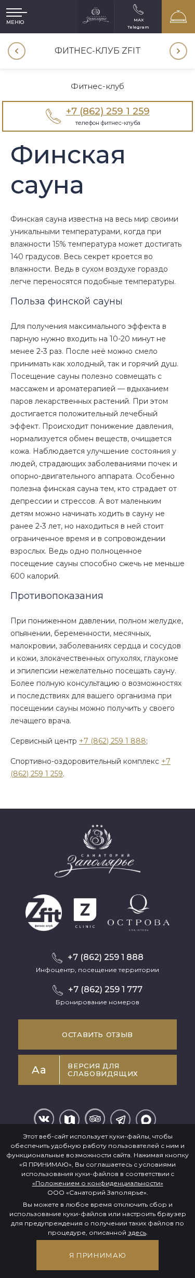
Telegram (138, 26)
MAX (139, 19)
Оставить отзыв (97, 1034)
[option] (97, 51)
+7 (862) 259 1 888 (112, 741)
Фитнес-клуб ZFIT (98, 51)
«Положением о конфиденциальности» (97, 1183)
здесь (137, 1232)
